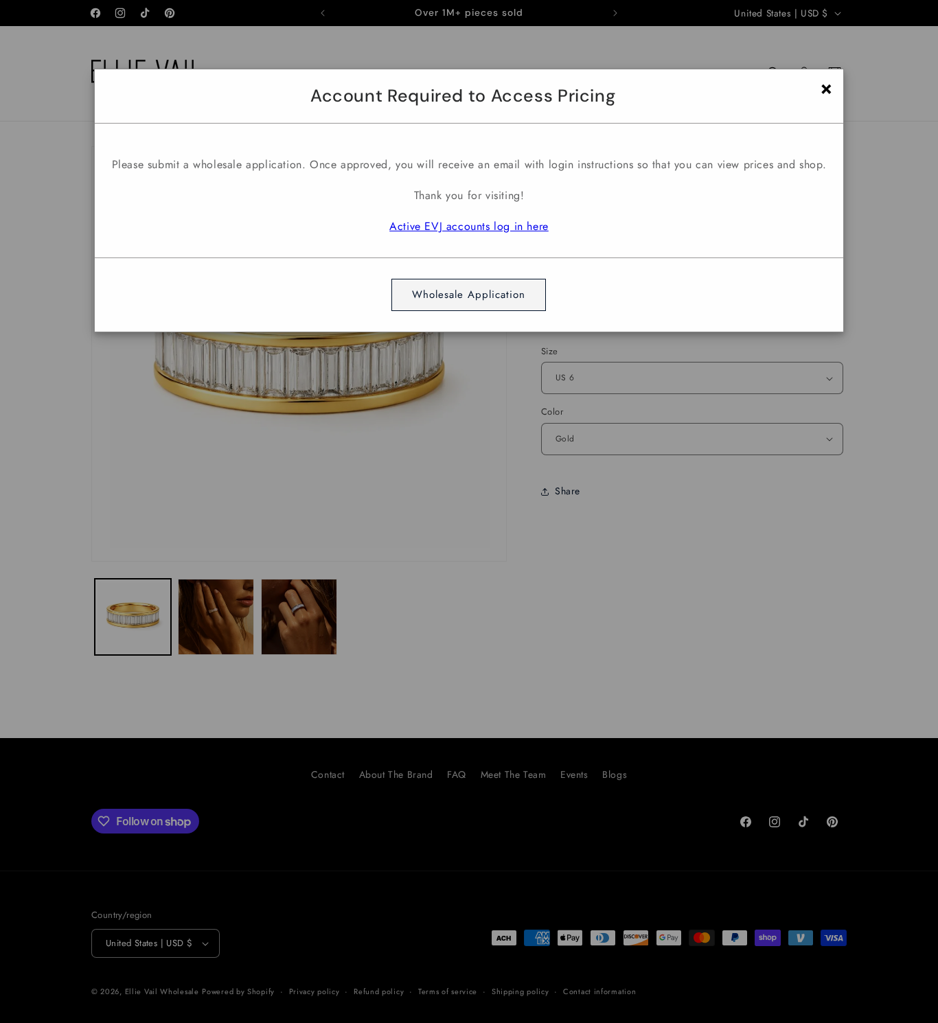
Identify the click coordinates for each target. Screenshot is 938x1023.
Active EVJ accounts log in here (469, 226)
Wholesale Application (468, 294)
